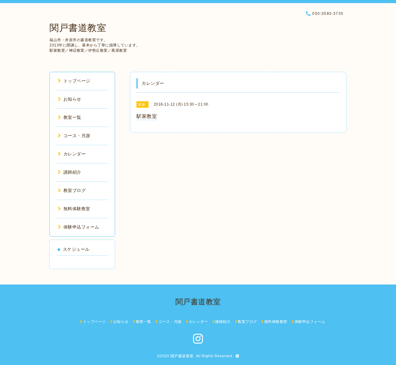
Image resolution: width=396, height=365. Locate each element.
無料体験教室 (76, 208)
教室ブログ (74, 190)
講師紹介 (72, 172)
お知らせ (72, 99)
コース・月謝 (76, 135)
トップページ (76, 80)
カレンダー (74, 153)
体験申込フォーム (81, 226)
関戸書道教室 (78, 28)
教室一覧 (72, 117)
